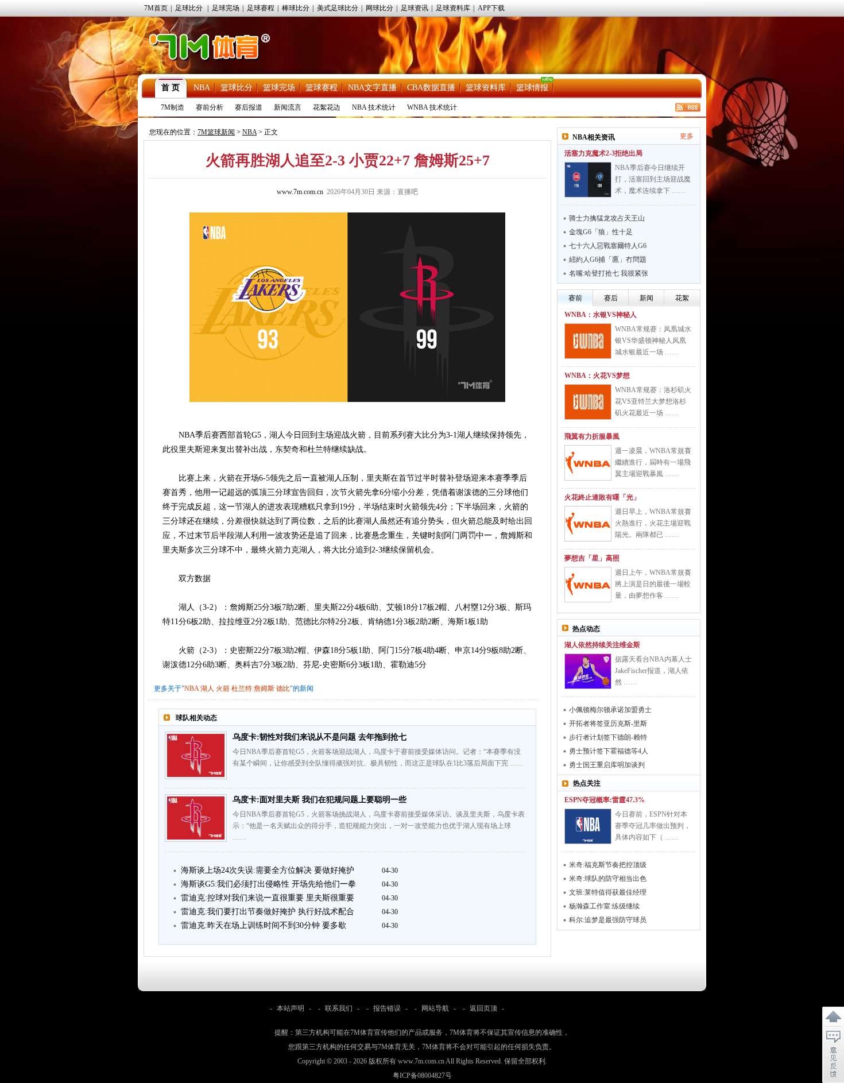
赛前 (575, 298)
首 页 (170, 87)
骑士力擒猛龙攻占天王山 (607, 218)
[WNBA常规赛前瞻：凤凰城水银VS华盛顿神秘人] (587, 341)
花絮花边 (326, 107)
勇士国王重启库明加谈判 (607, 765)
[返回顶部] (833, 1017)
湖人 (207, 688)
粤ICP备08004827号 (422, 1076)
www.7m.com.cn (300, 192)
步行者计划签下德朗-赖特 (608, 737)
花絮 (682, 298)
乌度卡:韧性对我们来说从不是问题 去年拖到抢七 (319, 737)
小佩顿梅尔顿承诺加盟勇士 (610, 710)
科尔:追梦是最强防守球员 (607, 920)
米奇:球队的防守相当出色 (607, 879)
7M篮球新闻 (216, 132)
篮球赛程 (321, 87)
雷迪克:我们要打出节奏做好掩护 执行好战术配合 (267, 911)
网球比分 (379, 8)
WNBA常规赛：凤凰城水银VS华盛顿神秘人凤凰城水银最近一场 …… (653, 340)
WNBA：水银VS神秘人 (600, 315)
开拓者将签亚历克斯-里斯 (608, 724)
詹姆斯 (264, 688)
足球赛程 (260, 8)
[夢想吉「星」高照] (587, 584)
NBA (201, 87)
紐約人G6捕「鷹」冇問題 (607, 260)
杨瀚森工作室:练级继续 (604, 906)
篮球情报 (532, 87)
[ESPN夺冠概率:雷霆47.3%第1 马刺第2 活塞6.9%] (587, 826)
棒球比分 (295, 8)
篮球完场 (279, 87)
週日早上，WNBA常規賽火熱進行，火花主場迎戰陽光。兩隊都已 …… (653, 523)
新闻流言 (287, 107)
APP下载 (491, 8)
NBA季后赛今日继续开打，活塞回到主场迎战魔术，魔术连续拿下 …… (653, 179)
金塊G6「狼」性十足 (601, 232)
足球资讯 (414, 8)
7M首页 (156, 8)
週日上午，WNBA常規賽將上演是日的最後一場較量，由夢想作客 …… (653, 583)
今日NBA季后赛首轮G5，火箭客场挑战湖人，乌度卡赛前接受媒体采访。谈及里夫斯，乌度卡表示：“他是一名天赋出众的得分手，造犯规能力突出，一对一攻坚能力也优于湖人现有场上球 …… (379, 825)
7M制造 (172, 107)
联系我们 (339, 1008)
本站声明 (290, 1008)
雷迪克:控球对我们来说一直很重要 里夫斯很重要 (267, 898)
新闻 (646, 298)
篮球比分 (236, 87)
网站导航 (435, 1008)
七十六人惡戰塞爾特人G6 (607, 246)
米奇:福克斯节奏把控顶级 (607, 865)
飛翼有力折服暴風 (592, 436)
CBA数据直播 (431, 87)
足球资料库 (453, 8)
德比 (283, 688)
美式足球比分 (337, 8)
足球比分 (189, 8)
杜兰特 (241, 688)
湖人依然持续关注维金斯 (602, 645)
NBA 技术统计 (374, 107)
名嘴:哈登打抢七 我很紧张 (608, 273)
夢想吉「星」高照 (592, 558)
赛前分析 (209, 107)
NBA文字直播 (372, 87)
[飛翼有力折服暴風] (587, 463)
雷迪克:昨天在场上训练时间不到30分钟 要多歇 (263, 925)
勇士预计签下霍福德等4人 (608, 751)
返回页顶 (483, 1008)
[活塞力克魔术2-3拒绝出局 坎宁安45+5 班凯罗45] (587, 180)
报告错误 (387, 1008)
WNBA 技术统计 (432, 107)
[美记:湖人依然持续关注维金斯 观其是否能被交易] (587, 671)
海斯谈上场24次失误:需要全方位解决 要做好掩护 (267, 870)
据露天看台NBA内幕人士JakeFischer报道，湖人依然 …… (653, 670)
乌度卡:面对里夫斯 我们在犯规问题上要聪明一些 (319, 799)
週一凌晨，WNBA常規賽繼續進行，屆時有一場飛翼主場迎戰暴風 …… (653, 462)
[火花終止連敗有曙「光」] (587, 524)
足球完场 (225, 8)
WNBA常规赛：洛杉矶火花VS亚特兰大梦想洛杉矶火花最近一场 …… (653, 401)
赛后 (611, 298)
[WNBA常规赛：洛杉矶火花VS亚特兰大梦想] (587, 402)
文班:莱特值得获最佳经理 (607, 892)
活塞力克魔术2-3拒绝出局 (603, 153)
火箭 (223, 688)
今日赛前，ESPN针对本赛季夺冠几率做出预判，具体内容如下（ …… (653, 825)
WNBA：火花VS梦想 (597, 376)
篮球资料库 (486, 87)
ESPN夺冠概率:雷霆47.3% (604, 800)
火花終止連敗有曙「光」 (602, 497)
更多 (687, 136)
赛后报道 (248, 107)
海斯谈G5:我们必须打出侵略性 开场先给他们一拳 (268, 884)
